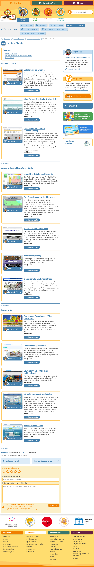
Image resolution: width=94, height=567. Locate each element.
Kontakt (6, 542)
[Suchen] (70, 12)
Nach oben (5, 164)
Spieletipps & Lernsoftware (77, 540)
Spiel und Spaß (31, 542)
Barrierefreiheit (8, 549)
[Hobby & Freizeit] (36, 12)
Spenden (53, 559)
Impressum (7, 544)
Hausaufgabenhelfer (33, 39)
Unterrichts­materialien (57, 539)
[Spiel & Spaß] (48, 12)
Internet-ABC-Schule (56, 542)
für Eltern (78, 3)
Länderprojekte (8, 552)
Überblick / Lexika (11, 54)
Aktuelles (53, 547)
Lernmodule (54, 537)
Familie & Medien (79, 537)
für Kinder (15, 3)
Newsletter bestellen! (69, 142)
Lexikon (29, 547)
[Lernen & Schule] (23, 12)
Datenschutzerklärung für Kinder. (76, 90)
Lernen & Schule (19, 39)
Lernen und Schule (32, 537)
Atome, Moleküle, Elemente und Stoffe (18, 56)
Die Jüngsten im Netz (80, 544)
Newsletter (30, 552)
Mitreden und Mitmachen (35, 544)
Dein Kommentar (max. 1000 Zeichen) (15, 483)
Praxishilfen (54, 544)
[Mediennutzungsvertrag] (78, 116)
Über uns (6, 537)
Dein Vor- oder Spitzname (11, 476)
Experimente (9, 58)
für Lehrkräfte (47, 3)
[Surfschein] (78, 130)
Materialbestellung (56, 549)
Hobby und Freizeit (32, 539)
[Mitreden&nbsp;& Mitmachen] (60, 12)
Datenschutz (30, 549)
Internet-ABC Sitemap (10, 547)
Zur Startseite (10, 29)
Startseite (7, 39)
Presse (5, 539)
